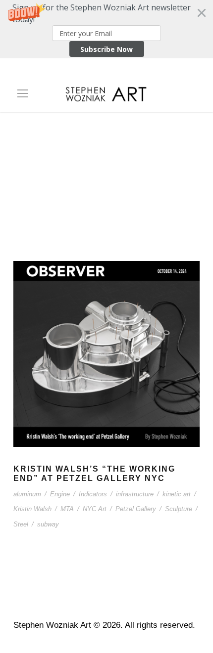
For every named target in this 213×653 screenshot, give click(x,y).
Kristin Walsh (32, 509)
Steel (20, 524)
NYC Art (94, 509)
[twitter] (106, 69)
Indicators (93, 494)
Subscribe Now (106, 49)
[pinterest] (89, 69)
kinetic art (176, 494)
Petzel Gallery (135, 509)
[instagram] (141, 69)
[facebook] (71, 69)
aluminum (27, 494)
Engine (60, 494)
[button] (106, 29)
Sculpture (178, 509)
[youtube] (123, 69)
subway (48, 524)
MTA (67, 509)
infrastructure (135, 494)
